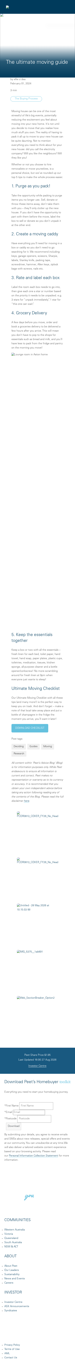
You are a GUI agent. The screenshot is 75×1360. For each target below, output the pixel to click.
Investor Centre (37, 1066)
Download (13, 1126)
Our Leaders (11, 1270)
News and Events (14, 1279)
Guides (33, 746)
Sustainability (11, 1274)
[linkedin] (42, 1333)
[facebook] (8, 1333)
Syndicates (10, 1310)
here (26, 801)
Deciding (19, 746)
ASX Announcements (16, 1306)
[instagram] (25, 1333)
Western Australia (14, 1230)
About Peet (10, 1266)
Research (19, 753)
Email (8, 1112)
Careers (8, 1283)
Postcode (10, 1119)
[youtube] (60, 1333)
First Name (11, 1106)
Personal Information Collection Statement (33, 1156)
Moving (47, 746)
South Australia (13, 1242)
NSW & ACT (11, 1247)
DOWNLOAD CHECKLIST (29, 728)
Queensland (11, 1238)
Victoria (8, 1234)
